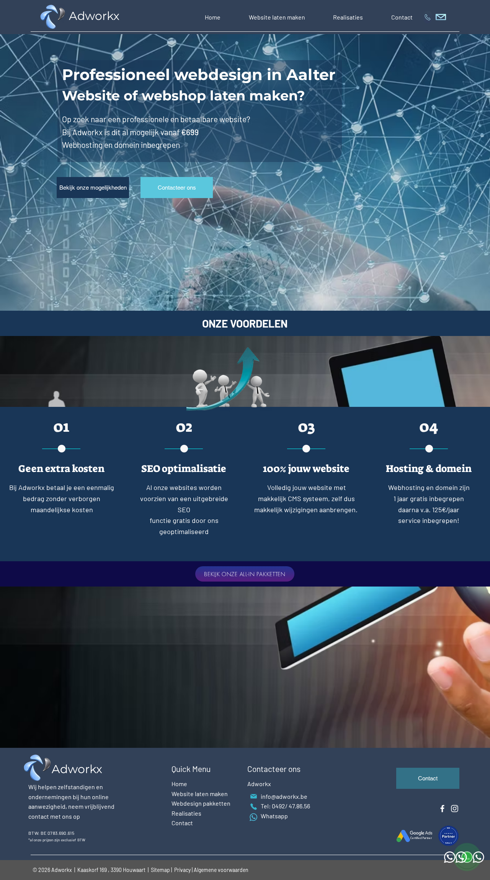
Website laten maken (200, 793)
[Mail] (253, 796)
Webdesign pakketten (201, 803)
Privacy (183, 870)
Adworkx (95, 16)
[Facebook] (442, 808)
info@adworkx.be (284, 796)
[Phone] (253, 806)
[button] (277, 17)
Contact (182, 822)
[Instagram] (454, 808)
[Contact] (427, 17)
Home (179, 783)
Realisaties (186, 813)
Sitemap (160, 870)
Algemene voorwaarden (221, 870)
